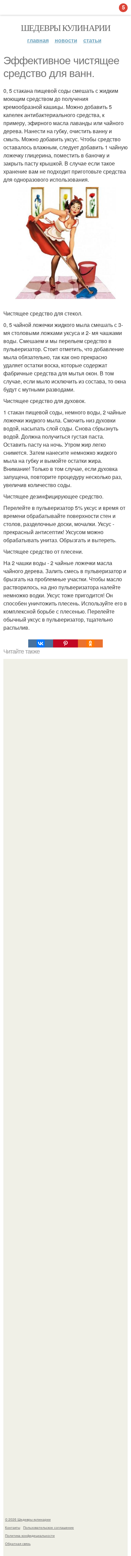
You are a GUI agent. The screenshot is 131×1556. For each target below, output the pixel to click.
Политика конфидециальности (30, 1535)
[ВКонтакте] (40, 643)
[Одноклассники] (90, 643)
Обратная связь (18, 1543)
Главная (38, 40)
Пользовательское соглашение (48, 1527)
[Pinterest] (65, 643)
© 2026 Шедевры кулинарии (28, 1519)
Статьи (92, 40)
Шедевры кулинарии (66, 27)
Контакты (12, 1527)
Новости (66, 40)
